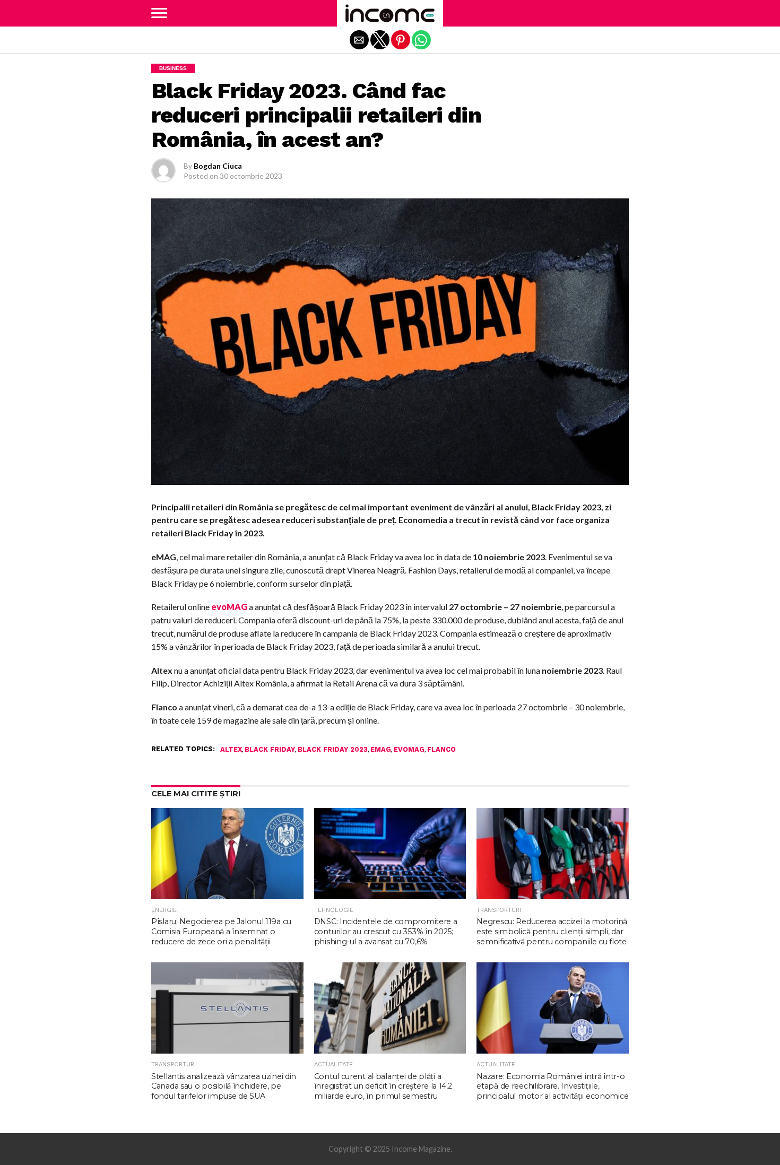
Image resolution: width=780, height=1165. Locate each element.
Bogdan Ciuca (218, 165)
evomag (409, 749)
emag (380, 749)
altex (231, 749)
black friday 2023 (333, 749)
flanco (441, 749)
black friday (270, 749)
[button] (159, 13)
